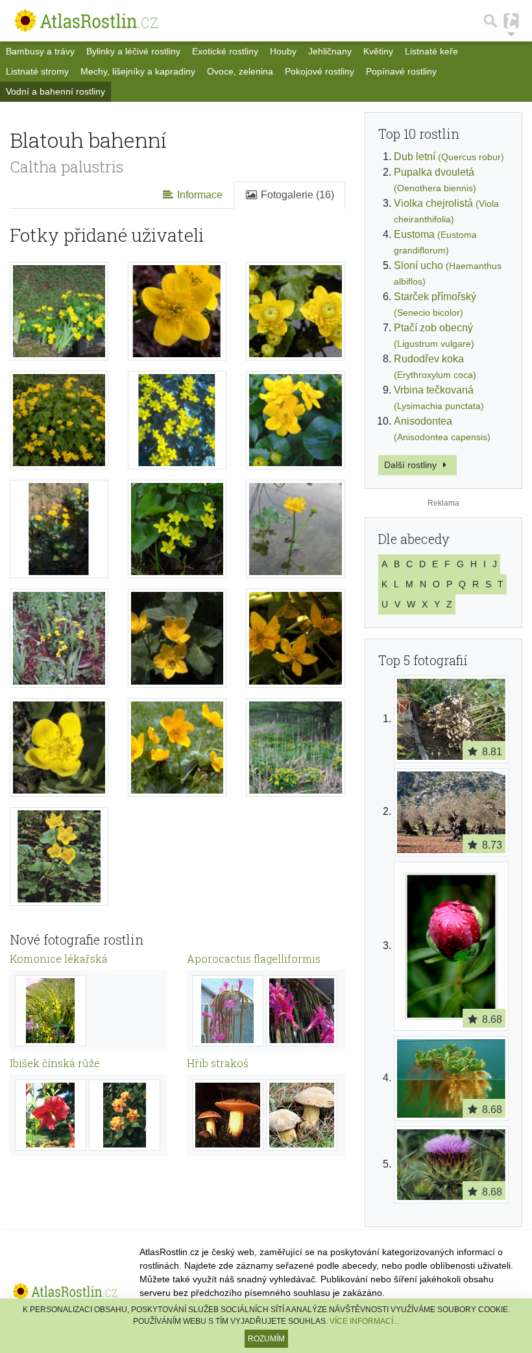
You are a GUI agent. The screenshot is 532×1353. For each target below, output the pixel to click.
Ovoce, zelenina (240, 71)
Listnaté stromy (37, 71)
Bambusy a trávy (40, 51)
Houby (283, 51)
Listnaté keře (431, 51)
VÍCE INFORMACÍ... (364, 1321)
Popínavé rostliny (401, 71)
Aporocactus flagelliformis (253, 958)
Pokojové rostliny (319, 71)
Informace (199, 194)
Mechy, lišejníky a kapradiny (137, 71)
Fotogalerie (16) (296, 194)
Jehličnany (330, 51)
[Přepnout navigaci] (511, 20)
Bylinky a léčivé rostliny (133, 51)
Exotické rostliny (225, 51)
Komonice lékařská (59, 958)
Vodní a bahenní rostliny (55, 91)
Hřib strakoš (217, 1063)
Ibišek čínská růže (55, 1063)
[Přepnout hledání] (490, 20)
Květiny (378, 51)
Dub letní (449, 156)
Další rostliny (411, 465)
